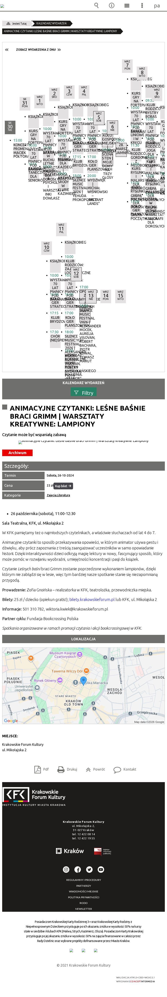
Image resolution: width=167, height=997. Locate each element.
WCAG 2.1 (95, 977)
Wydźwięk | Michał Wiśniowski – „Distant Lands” (92, 185)
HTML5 (74, 977)
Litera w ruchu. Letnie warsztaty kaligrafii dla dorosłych (150, 204)
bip (103, 853)
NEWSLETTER (83, 909)
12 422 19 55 (86, 838)
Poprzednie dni (7, 50)
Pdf (40, 767)
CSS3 (81, 977)
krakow (70, 852)
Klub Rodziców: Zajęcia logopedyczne (70, 266)
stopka (35, 796)
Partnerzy (83, 886)
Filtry (87, 392)
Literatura (63, 495)
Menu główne (127, 5)
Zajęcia (51, 495)
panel (157, 5)
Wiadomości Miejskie (83, 891)
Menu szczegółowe (142, 5)
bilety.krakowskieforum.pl (92, 599)
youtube (101, 869)
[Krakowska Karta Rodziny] (71, 950)
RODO (84, 903)
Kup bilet (61, 486)
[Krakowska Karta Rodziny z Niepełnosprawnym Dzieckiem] (83, 950)
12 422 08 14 (86, 834)
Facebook (77, 869)
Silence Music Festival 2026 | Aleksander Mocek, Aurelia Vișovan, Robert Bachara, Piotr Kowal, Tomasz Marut (70, 341)
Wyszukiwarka (96, 5)
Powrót (93, 767)
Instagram (66, 869)
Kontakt (123, 767)
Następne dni (59, 50)
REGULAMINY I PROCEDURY (83, 880)
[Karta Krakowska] (95, 950)
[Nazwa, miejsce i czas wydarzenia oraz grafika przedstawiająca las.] (83, 442)
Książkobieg (92, 105)
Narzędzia (111, 5)
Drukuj (65, 767)
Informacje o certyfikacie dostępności (29, 978)
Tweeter (89, 869)
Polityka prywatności (83, 897)
